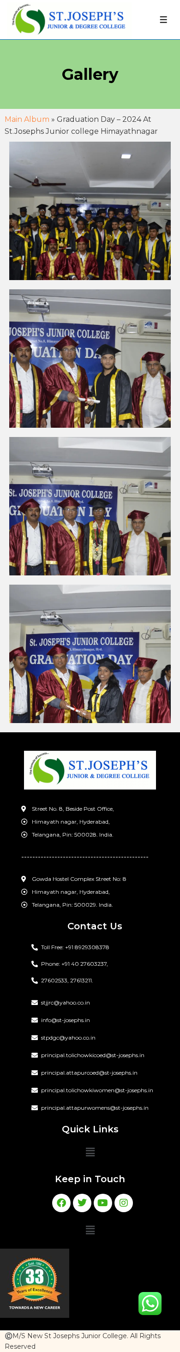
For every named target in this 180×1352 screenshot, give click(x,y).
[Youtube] (103, 1203)
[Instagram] (123, 1203)
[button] (90, 1152)
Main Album (27, 119)
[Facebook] (61, 1203)
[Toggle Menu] (163, 19)
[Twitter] (82, 1203)
